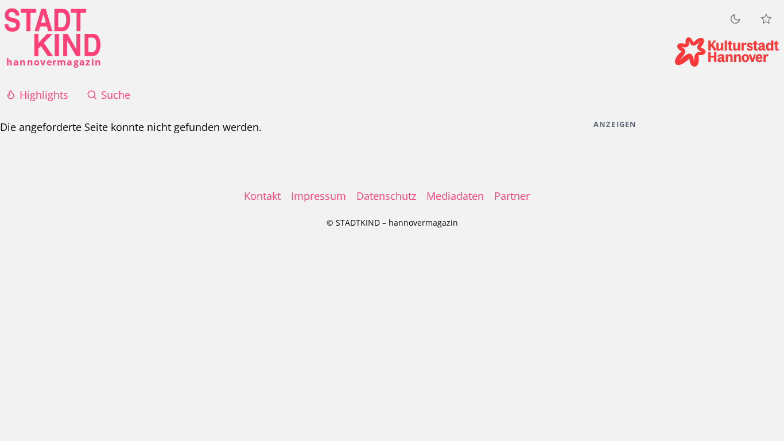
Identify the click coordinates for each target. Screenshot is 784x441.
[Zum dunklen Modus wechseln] (735, 18)
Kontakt (262, 196)
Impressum (318, 196)
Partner (512, 196)
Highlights (44, 95)
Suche (115, 95)
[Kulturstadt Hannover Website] (727, 52)
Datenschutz (386, 196)
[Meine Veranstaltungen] (766, 19)
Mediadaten (455, 196)
